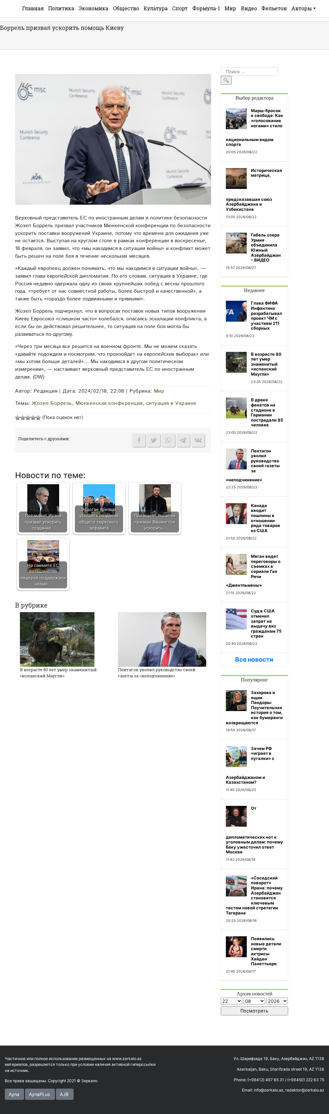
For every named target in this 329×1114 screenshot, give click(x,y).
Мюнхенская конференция (109, 403)
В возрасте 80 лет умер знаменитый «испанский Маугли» (58, 673)
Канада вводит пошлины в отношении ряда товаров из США (265, 518)
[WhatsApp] (168, 440)
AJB (64, 1094)
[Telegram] (183, 440)
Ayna (14, 1094)
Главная (33, 8)
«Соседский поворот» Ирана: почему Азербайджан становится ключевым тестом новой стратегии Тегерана (254, 895)
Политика (61, 8)
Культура (156, 8)
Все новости (254, 659)
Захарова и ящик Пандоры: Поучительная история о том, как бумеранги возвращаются (254, 707)
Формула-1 (206, 8)
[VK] (198, 440)
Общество (126, 8)
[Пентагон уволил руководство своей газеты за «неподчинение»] (162, 639)
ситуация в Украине (171, 403)
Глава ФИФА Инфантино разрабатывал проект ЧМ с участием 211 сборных (266, 315)
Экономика (93, 8)
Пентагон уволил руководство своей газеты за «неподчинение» (156, 673)
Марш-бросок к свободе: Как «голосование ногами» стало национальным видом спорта (254, 127)
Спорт (180, 8)
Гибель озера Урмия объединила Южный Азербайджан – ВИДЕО (266, 247)
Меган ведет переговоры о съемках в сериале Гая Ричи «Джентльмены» (253, 571)
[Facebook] (139, 440)
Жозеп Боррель (52, 403)
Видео (249, 8)
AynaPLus (39, 1094)
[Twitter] (153, 440)
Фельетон (274, 8)
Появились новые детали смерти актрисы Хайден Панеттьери (266, 951)
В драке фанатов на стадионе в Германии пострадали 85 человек (267, 412)
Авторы (301, 8)
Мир (230, 8)
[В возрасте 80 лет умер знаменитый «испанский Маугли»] (57, 639)
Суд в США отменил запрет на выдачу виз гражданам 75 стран (266, 623)
